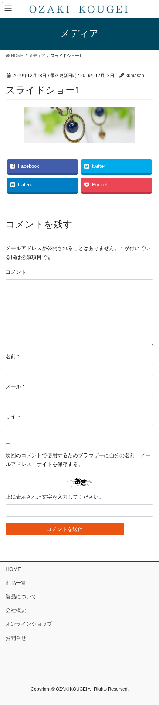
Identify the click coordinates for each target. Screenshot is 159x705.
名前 (12, 356)
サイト (13, 416)
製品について (21, 596)
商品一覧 (16, 583)
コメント (16, 272)
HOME (13, 569)
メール (15, 386)
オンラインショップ (29, 624)
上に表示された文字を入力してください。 (55, 497)
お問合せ (16, 638)
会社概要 (16, 610)
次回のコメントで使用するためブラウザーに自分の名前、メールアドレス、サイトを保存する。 (78, 459)
